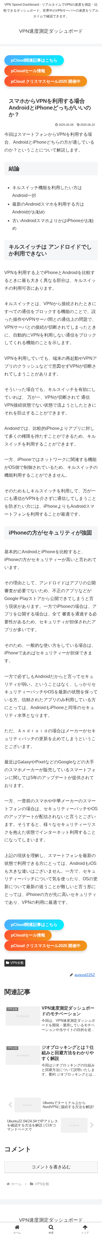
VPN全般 (17, 963)
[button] (91, 869)
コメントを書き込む (51, 1167)
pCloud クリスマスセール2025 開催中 (46, 81)
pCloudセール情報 (28, 70)
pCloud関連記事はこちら (34, 60)
